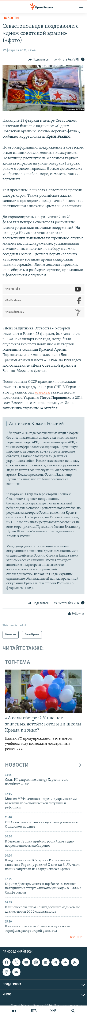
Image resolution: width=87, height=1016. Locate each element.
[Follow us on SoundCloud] (65, 962)
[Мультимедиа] (14, 1010)
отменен (42, 393)
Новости (11, 18)
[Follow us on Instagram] (36, 962)
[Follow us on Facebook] (7, 962)
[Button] (38, 59)
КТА (34, 1010)
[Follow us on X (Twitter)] (16, 962)
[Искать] (73, 1010)
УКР (53, 1010)
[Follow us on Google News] (46, 962)
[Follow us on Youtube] (26, 962)
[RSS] (75, 962)
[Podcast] (7, 972)
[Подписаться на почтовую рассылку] (16, 972)
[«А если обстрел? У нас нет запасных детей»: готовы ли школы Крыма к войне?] (43, 691)
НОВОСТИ (17, 765)
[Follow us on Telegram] (55, 962)
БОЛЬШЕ (76, 937)
